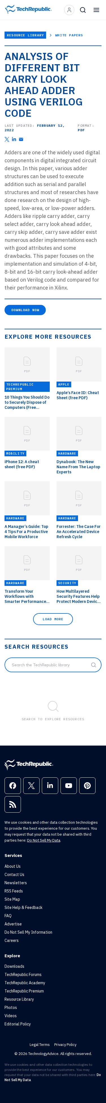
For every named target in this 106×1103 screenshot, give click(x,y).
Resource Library (25, 35)
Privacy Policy (65, 1044)
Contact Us (14, 874)
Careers (12, 940)
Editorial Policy (18, 1024)
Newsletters (16, 882)
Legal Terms (40, 1044)
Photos (11, 1007)
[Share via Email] (21, 139)
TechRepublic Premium (24, 991)
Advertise (13, 924)
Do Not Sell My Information (28, 932)
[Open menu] (96, 10)
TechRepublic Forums (23, 974)
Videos (11, 1015)
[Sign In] (69, 10)
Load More (53, 619)
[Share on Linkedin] (14, 139)
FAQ (8, 915)
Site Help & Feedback (23, 907)
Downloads (14, 966)
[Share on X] (7, 139)
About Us (13, 866)
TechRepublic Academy (25, 982)
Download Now (25, 310)
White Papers (69, 35)
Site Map (12, 899)
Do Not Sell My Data (43, 840)
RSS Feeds (14, 891)
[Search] (83, 10)
